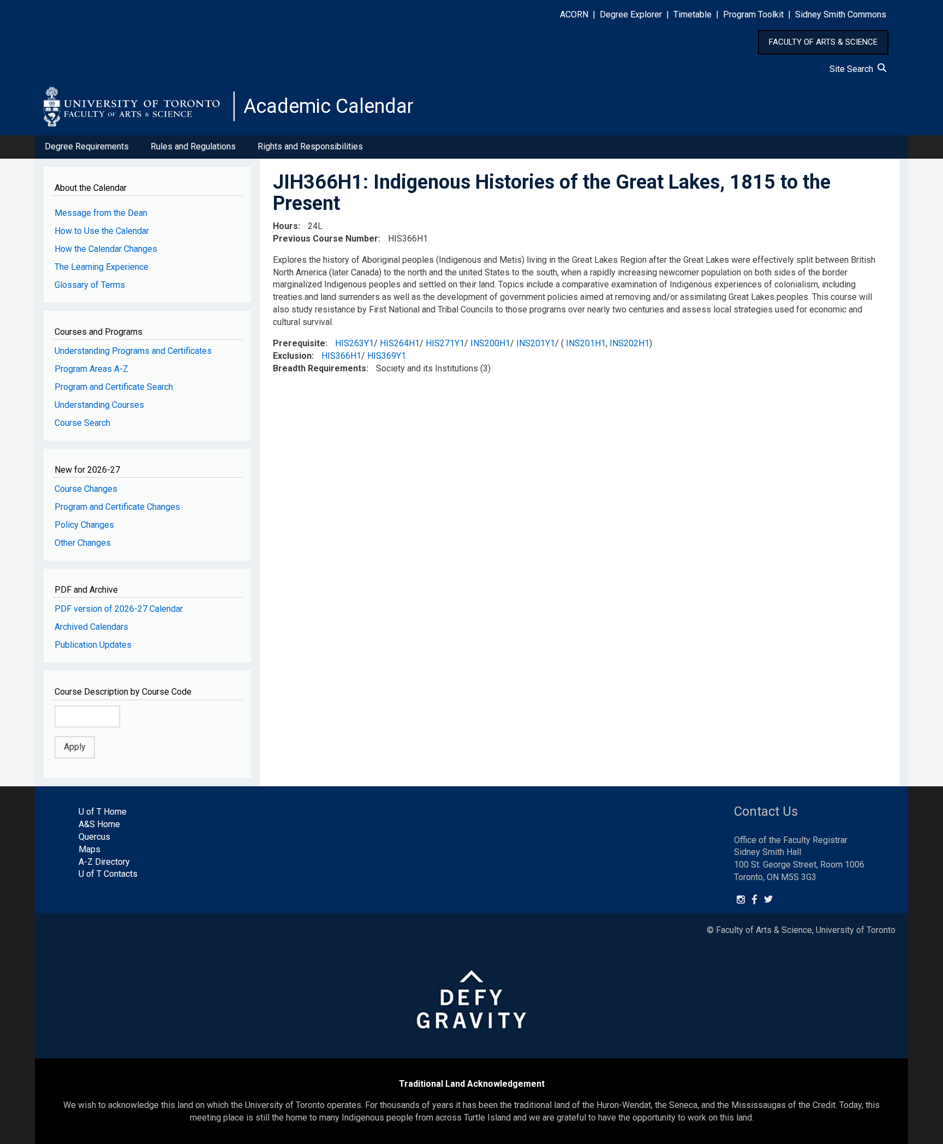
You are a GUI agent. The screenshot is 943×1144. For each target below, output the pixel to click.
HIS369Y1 (386, 356)
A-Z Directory (104, 862)
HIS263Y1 (354, 343)
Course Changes (86, 489)
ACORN (574, 14)
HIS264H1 (400, 343)
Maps (89, 849)
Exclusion (292, 356)
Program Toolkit (753, 14)
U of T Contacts (108, 874)
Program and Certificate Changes (117, 507)
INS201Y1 (535, 343)
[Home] (139, 106)
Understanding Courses (99, 405)
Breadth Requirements (319, 368)
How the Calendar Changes (106, 249)
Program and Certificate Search (114, 387)
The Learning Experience (101, 267)
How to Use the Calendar (102, 231)
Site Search (853, 69)
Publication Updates (93, 645)
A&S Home (99, 824)
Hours (285, 226)
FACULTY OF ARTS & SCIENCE (823, 42)
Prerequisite (299, 343)
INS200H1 (490, 343)
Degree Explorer (631, 14)
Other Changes (83, 543)
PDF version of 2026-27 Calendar (119, 609)
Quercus (94, 837)
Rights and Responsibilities (310, 146)
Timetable (692, 14)
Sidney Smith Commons (840, 14)
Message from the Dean (101, 213)
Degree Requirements (87, 146)
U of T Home (103, 811)
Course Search (82, 423)
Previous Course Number (325, 238)
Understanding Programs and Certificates (133, 351)
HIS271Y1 (445, 343)
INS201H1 (586, 343)
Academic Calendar (328, 106)
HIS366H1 (341, 356)
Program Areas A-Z (91, 369)
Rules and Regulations (193, 146)
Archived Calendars (91, 627)
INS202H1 (629, 343)
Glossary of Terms (90, 285)
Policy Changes (84, 525)
